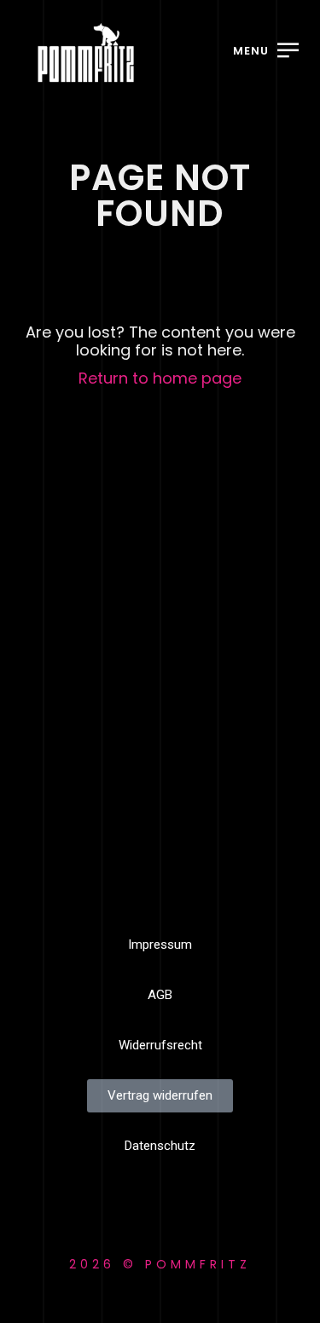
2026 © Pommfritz (160, 1264)
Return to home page (160, 378)
